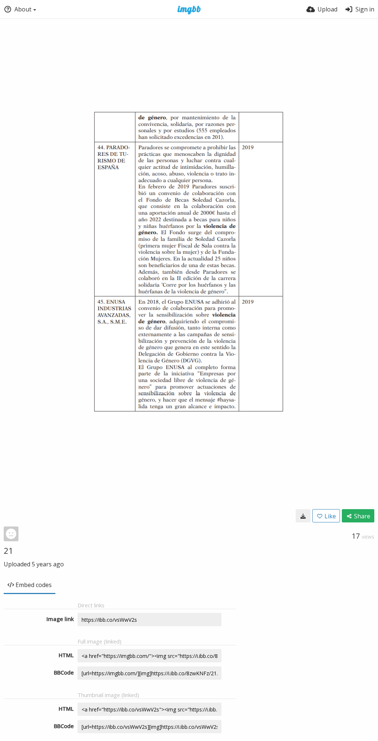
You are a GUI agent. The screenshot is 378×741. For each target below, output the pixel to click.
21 (8, 550)
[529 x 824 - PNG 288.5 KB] (303, 515)
